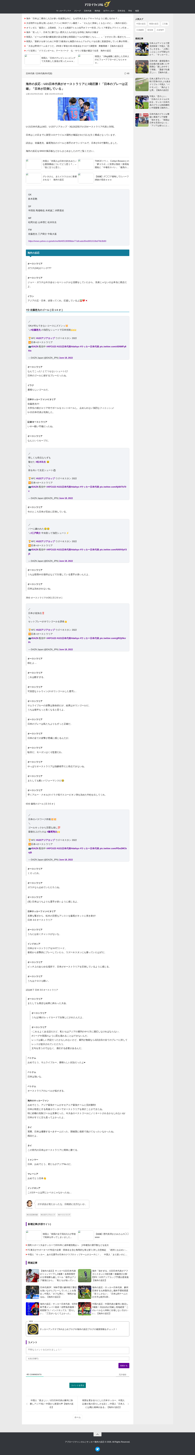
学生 (130, 11)
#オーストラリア (64, 1215)
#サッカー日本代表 (89, 346)
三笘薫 (165, 24)
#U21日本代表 (64, 346)
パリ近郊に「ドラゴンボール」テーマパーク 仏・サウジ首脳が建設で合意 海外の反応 (68, 51)
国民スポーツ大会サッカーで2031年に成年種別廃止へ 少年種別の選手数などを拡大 (68, 1245)
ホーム (77, 1417)
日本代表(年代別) (44, 73)
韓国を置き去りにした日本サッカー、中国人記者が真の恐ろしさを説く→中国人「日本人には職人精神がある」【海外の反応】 (103, 1403)
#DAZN (34, 346)
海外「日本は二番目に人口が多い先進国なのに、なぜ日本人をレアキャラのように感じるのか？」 (73, 18)
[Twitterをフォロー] (97, 1451)
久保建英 (140, 30)
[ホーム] (97, 4)
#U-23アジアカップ (48, 1215)
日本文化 (121, 11)
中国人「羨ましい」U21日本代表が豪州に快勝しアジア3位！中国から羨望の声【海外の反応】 (51, 1403)
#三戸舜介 (36, 533)
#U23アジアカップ (45, 338)
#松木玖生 (41, 462)
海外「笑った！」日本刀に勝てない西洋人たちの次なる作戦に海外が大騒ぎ (62, 32)
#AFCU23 (51, 346)
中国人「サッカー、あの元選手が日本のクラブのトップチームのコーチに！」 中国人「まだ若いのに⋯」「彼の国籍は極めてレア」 (78, 1254)
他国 (137, 11)
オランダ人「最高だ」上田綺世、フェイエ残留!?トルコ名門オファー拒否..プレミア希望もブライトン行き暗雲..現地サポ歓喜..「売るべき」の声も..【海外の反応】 (103, 28)
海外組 (97, 11)
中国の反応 (141, 24)
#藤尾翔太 (52, 831)
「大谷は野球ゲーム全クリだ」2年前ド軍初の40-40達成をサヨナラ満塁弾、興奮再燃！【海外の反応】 (75, 46)
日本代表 (87, 11)
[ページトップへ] (97, 1434)
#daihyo (75, 346)
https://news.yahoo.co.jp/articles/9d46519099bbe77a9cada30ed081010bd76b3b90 (67, 241)
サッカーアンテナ (63, 11)
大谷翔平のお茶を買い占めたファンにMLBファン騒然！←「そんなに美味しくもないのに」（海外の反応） (77, 23)
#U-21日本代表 (32, 1215)
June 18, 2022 (66, 358)
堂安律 (150, 30)
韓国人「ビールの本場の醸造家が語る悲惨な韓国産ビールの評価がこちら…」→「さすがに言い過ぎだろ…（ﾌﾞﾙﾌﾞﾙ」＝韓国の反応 (88, 37)
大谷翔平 (160, 30)
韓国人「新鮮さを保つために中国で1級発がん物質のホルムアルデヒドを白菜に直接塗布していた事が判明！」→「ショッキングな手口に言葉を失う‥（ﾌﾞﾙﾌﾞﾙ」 (103, 41)
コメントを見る (77, 1385)
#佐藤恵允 (36, 330)
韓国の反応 (154, 24)
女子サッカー (108, 11)
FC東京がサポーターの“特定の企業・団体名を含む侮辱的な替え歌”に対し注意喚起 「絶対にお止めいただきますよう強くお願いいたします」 (78, 1250)
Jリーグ (77, 11)
